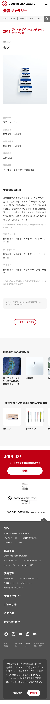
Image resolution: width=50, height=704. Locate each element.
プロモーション (26, 583)
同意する (33, 693)
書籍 (20, 543)
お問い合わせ (12, 622)
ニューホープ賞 (9, 565)
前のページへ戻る (27, 322)
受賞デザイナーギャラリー (13, 588)
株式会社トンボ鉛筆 (12, 134)
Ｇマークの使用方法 (27, 578)
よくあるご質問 (27, 565)
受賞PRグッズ (9, 583)
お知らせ (9, 613)
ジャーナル (10, 604)
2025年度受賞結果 (30, 538)
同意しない (17, 693)
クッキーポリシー (18, 682)
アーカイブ (8, 543)
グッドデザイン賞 (10, 538)
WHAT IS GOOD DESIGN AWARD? (17, 533)
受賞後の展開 (9, 578)
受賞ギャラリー (13, 595)
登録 (25, 470)
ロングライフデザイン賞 (32, 560)
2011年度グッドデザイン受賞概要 (18, 170)
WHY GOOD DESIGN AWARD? (15, 556)
